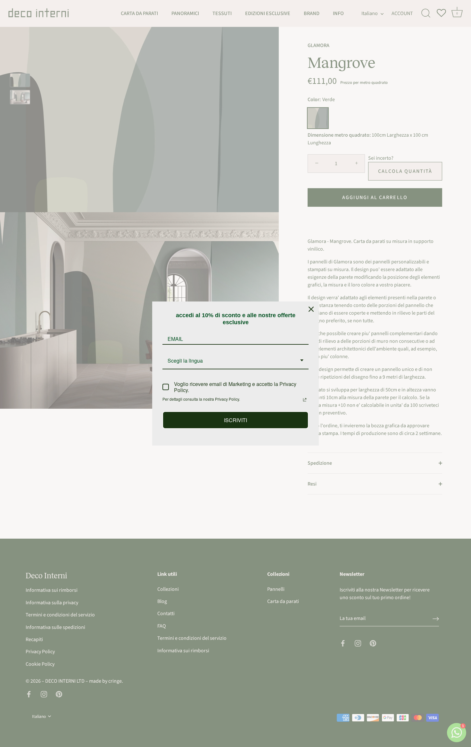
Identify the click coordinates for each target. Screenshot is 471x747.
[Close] (311, 309)
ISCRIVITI (235, 420)
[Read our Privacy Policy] (305, 400)
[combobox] (235, 360)
